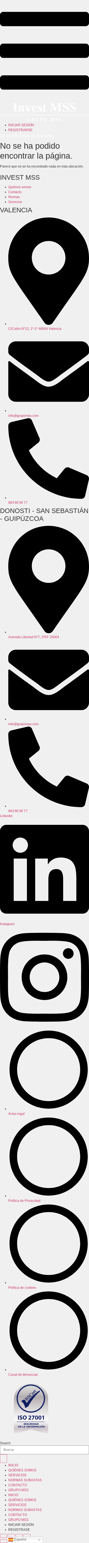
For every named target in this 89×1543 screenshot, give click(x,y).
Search (5, 1443)
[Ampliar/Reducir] (3, 1536)
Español (19, 1539)
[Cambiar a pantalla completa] (11, 1536)
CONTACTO (17, 1485)
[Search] (3, 1458)
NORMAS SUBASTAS (25, 1480)
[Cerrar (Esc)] (27, 1536)
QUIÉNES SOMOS (22, 1470)
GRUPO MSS (18, 1490)
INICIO (13, 1465)
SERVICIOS (17, 1475)
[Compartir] (19, 1536)
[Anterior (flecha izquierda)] (3, 1541)
